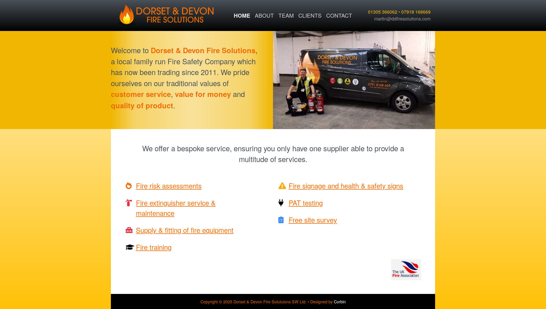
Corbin (340, 301)
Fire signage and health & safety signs (346, 185)
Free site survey (313, 220)
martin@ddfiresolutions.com (402, 18)
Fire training (153, 247)
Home (242, 15)
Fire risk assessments (169, 185)
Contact (339, 15)
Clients (310, 15)
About (264, 15)
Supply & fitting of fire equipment (184, 230)
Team (286, 15)
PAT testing (306, 203)
